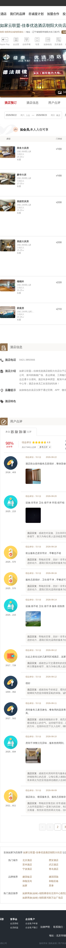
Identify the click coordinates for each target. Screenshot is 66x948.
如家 (25, 885)
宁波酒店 (27, 869)
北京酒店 (27, 860)
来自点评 (18, 431)
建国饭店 (27, 876)
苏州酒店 (27, 864)
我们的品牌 (17, 13)
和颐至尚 (27, 881)
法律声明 (45, 927)
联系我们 (58, 927)
